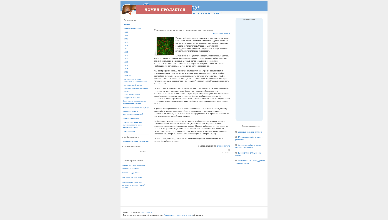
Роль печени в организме (132, 178)
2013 (126, 52)
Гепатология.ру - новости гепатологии (178, 215)
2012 (126, 49)
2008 (126, 35)
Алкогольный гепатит (132, 94)
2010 (126, 42)
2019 (126, 72)
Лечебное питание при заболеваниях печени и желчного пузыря (132, 124)
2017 (126, 65)
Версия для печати (221, 33)
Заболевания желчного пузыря (136, 107)
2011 (126, 45)
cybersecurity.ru (223, 146)
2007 (126, 32)
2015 (126, 59)
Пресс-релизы (129, 131)
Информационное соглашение (136, 141)
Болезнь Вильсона (131, 118)
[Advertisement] (191, 22)
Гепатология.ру (146, 212)
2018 (126, 68)
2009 (126, 39)
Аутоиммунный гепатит (133, 85)
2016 (126, 62)
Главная (126, 24)
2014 (126, 55)
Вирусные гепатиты (132, 97)
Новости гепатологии (132, 28)
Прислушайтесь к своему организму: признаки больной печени (133, 184)
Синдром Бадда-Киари (130, 173)
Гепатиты (126, 75)
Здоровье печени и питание (250, 132)
